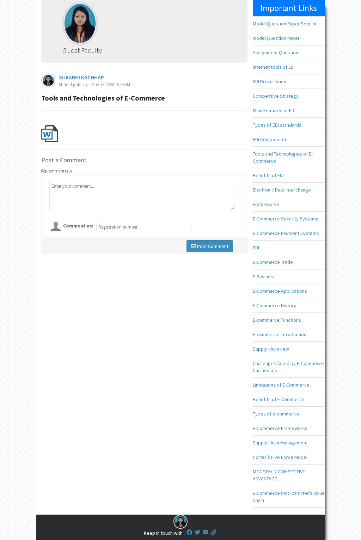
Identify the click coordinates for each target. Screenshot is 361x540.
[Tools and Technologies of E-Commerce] (49, 133)
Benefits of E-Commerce (279, 399)
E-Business (264, 276)
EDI (256, 247)
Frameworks (266, 204)
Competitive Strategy (276, 96)
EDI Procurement (270, 81)
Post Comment (212, 246)
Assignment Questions (277, 52)
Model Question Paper (276, 38)
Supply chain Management (280, 442)
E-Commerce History (274, 305)
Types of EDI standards (277, 125)
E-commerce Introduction (279, 334)
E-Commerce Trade (273, 262)
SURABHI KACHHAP (81, 77)
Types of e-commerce (276, 414)
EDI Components (270, 139)
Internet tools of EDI (274, 67)
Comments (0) (59, 171)
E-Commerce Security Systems (285, 219)
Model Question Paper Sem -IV (284, 23)
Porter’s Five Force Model (280, 457)
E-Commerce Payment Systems (286, 233)
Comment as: (78, 226)
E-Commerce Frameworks (280, 428)
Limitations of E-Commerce (281, 385)
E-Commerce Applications (280, 291)
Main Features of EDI (274, 110)
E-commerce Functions (277, 320)
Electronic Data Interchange (282, 190)
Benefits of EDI (268, 175)
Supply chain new (271, 349)
